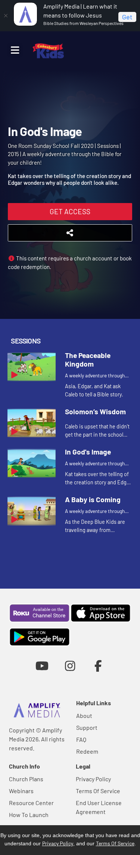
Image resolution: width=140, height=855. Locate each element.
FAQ (81, 739)
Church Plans (26, 778)
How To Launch (29, 814)
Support (86, 727)
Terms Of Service (98, 790)
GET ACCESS (70, 211)
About (84, 715)
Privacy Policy (93, 778)
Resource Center (31, 802)
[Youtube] (42, 665)
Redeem (87, 751)
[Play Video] (31, 367)
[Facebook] (98, 665)
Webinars (21, 790)
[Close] (5, 15)
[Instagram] (70, 665)
